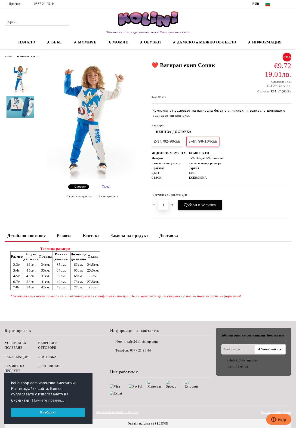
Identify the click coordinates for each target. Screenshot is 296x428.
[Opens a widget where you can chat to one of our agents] (278, 420)
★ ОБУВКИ (150, 42)
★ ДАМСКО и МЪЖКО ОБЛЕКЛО (204, 42)
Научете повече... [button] (48, 400)
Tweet (106, 186)
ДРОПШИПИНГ (50, 366)
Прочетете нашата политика (117, 412)
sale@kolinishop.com (142, 341)
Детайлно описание (26, 235)
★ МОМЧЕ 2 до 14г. (29, 56)
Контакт (91, 235)
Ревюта (64, 235)
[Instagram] (288, 3)
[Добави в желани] (288, 195)
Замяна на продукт (129, 235)
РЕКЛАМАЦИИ (17, 357)
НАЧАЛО (26, 42)
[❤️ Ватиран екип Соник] (92, 178)
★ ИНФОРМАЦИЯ (265, 42)
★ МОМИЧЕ (85, 42)
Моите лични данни (276, 412)
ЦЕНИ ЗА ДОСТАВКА (173, 132)
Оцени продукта (108, 196)
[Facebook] (281, 3)
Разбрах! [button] (48, 412)
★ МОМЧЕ (118, 42)
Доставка (168, 235)
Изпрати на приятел (79, 196)
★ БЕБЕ (54, 42)
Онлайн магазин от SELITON (148, 423)
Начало (8, 56)
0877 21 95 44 (44, 4)
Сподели (80, 186)
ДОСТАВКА (47, 357)
